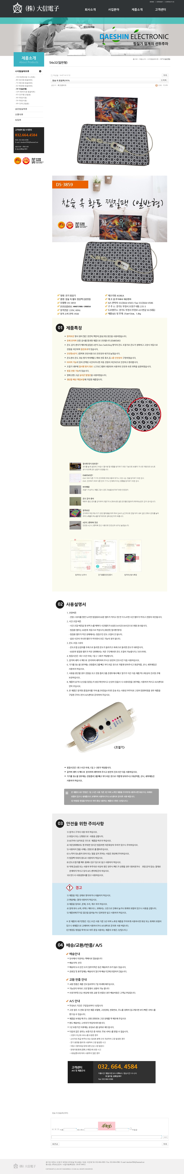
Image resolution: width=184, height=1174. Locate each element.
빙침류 (18, 120)
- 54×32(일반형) (21, 89)
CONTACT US (169, 2)
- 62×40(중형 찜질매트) (23, 86)
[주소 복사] (164, 80)
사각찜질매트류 (22, 71)
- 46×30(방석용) (21, 98)
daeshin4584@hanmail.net (29, 142)
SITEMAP (160, 2)
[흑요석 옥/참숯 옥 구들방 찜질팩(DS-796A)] (55, 1144)
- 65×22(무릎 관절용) (23, 95)
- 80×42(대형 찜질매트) (23, 80)
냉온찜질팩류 (21, 109)
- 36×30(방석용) (21, 101)
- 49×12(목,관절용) (22, 104)
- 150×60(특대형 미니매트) (25, 77)
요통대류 (19, 114)
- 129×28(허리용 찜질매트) (25, 92)
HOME (152, 2)
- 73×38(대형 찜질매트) (23, 83)
